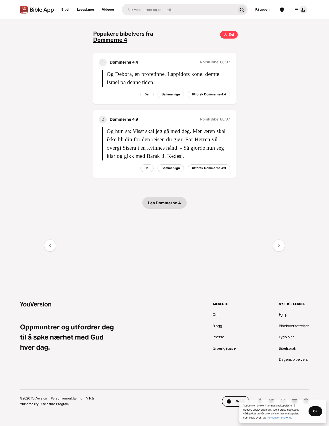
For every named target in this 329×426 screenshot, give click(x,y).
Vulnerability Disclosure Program (44, 404)
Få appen (262, 9)
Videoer (108, 9)
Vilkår (90, 398)
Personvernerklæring (66, 398)
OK (315, 411)
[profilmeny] (300, 9)
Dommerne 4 (110, 40)
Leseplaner (85, 9)
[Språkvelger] (282, 9)
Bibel (65, 9)
